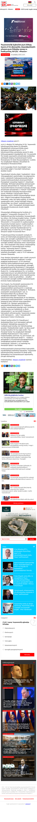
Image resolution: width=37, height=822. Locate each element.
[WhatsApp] (14, 84)
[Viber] (12, 84)
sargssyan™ (28, 803)
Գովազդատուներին (28, 798)
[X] (7, 84)
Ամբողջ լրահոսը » (18, 503)
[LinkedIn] (9, 84)
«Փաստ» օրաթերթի (19, 359)
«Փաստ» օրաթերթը (7, 141)
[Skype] (17, 84)
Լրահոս (4, 421)
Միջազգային (5, 54)
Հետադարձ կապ (9, 798)
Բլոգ (4, 546)
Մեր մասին (18, 798)
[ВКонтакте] (5, 84)
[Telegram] (19, 84)
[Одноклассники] (2, 84)
